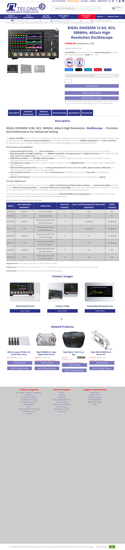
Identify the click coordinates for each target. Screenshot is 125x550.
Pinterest (98, 70)
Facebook (69, 70)
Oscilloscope (94, 128)
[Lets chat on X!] (109, 1)
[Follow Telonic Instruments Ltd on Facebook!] (116, 1)
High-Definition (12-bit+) (95, 103)
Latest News (95, 392)
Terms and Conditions (62, 404)
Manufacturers (29, 411)
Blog (95, 404)
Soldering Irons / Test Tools (29, 409)
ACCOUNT (84, 1)
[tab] (14, 113)
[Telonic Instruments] (25, 8)
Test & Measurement (77, 103)
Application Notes (95, 402)
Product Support (95, 397)
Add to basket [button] (20, 363)
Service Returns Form (62, 399)
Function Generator (73, 167)
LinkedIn (88, 70)
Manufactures (16, 23)
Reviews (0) (87, 113)
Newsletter (62, 397)
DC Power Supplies (29, 397)
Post (77, 70)
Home (8, 23)
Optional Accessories (44, 112)
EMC (29, 406)
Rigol (23, 23)
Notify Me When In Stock (92, 98)
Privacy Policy (62, 406)
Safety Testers (29, 404)
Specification (74, 113)
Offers (36, 151)
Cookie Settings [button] (101, 547)
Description (14, 113)
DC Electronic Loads (29, 399)
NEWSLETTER (102, 1)
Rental (29, 414)
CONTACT (92, 1)
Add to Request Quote (92, 93)
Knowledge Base (94, 399)
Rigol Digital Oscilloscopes (34, 23)
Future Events (95, 395)
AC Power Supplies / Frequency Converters (29, 393)
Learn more (25, 311)
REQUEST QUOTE (73, 1)
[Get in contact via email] (108, 70)
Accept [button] (112, 547)
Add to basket (92, 86)
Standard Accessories (28, 112)
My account (62, 411)
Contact (62, 395)
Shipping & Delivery (62, 409)
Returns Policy (62, 402)
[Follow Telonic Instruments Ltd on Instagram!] (112, 1)
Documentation (59, 113)
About (62, 392)
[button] (56, 29)
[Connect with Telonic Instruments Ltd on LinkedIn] (123, 1)
